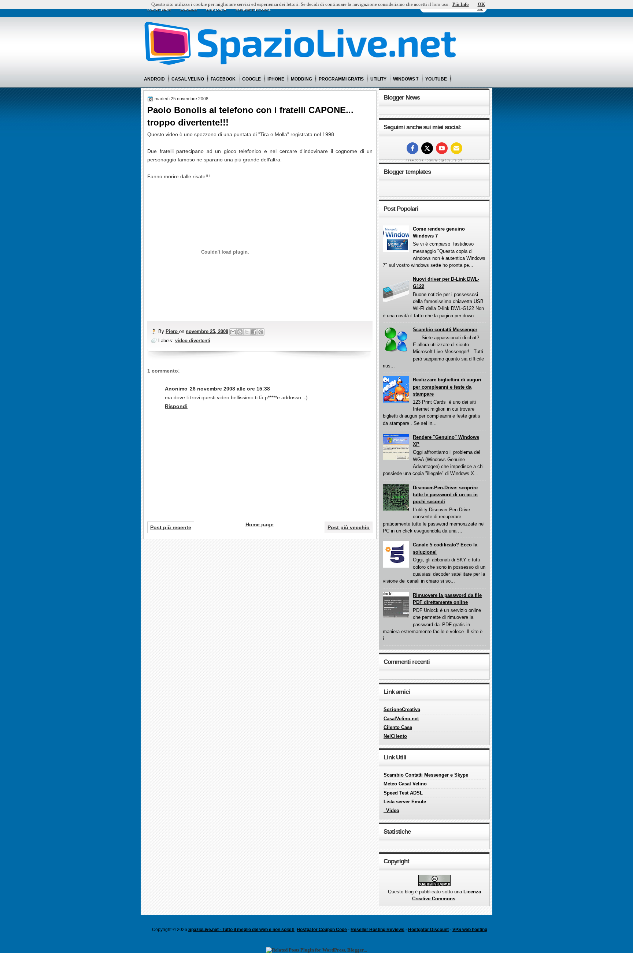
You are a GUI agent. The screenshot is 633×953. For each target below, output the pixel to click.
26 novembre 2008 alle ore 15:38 (230, 389)
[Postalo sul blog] (240, 332)
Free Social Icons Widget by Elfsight (434, 160)
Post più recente (170, 527)
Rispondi (176, 406)
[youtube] (442, 148)
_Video (391, 810)
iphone (275, 79)
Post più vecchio (348, 527)
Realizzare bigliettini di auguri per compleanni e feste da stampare (447, 387)
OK (481, 4)
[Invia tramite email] (233, 332)
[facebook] (412, 148)
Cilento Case (398, 727)
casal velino (187, 79)
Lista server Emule (405, 801)
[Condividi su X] (247, 332)
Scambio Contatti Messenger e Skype (426, 775)
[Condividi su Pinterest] (260, 332)
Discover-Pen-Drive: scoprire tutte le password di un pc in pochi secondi (445, 495)
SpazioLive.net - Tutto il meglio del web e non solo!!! (241, 929)
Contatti (188, 8)
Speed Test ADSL (403, 793)
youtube (436, 79)
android (154, 79)
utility (378, 79)
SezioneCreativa (402, 709)
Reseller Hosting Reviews (377, 929)
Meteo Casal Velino (405, 783)
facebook (223, 79)
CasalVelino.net (401, 718)
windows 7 (406, 79)
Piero (172, 331)
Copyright (216, 8)
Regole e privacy (253, 8)
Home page (159, 8)
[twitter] (427, 148)
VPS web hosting (469, 929)
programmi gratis (341, 79)
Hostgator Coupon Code (322, 929)
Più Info (460, 4)
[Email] (456, 148)
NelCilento (395, 736)
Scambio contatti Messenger (445, 329)
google (251, 79)
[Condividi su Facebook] (254, 332)
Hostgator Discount (428, 929)
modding (301, 79)
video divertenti (192, 340)
